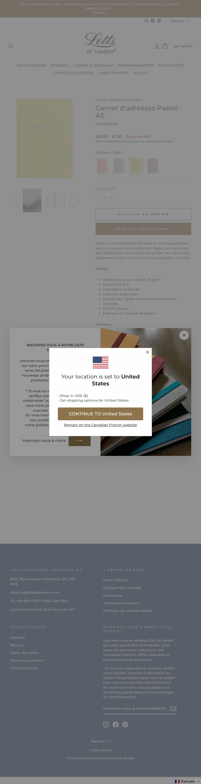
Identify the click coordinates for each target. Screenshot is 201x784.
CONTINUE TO (100, 414)
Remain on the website (100, 425)
